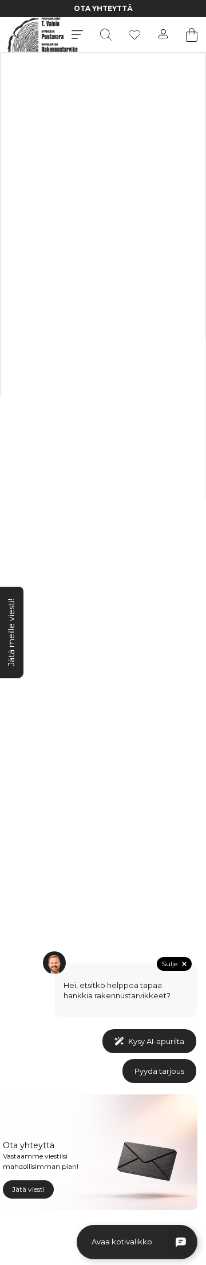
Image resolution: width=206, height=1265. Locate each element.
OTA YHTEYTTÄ (103, 8)
